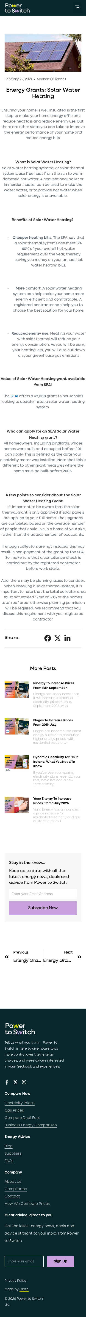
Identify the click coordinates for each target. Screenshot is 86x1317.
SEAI (14, 396)
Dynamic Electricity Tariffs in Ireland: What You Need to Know (55, 762)
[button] (77, 8)
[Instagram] (24, 1082)
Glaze (24, 1289)
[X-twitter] (15, 1082)
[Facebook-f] (7, 1082)
